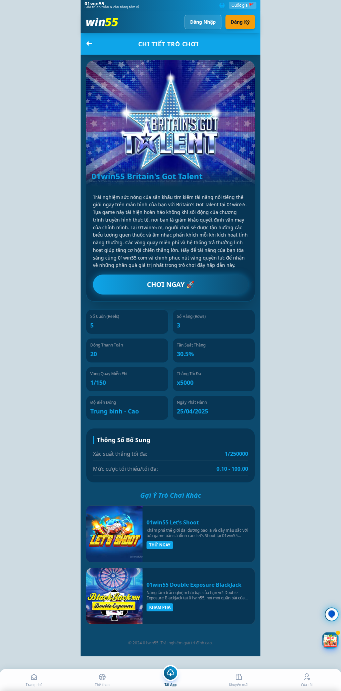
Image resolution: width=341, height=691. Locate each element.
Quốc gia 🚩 (242, 5)
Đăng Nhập (203, 22)
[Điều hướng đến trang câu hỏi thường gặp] (332, 614)
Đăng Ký (240, 22)
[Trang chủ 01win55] (102, 22)
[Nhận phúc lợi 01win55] (330, 640)
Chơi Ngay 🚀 (170, 284)
